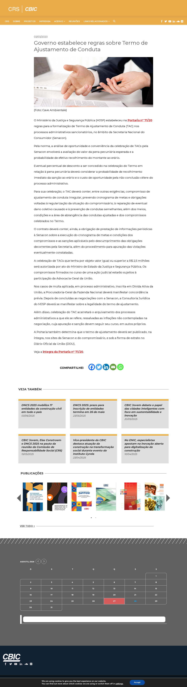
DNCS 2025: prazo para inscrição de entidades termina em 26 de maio (88, 409)
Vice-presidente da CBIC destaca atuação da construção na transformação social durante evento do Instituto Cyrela (93, 447)
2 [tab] (95, 517)
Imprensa (44, 21)
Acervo (58, 21)
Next (168, 498)
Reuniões (74, 21)
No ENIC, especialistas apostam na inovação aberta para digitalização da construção (143, 445)
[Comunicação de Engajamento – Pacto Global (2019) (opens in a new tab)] (106, 497)
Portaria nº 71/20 (140, 120)
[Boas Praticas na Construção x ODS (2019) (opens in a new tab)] (130, 496)
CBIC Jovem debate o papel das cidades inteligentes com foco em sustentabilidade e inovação (144, 410)
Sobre (16, 21)
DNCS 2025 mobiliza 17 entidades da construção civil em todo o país (41, 409)
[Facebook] (91, 367)
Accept (137, 682)
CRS (7, 21)
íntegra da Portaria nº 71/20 (63, 351)
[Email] (113, 367)
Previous (19, 498)
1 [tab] (91, 517)
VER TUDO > (27, 526)
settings (119, 683)
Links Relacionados (96, 21)
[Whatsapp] (120, 367)
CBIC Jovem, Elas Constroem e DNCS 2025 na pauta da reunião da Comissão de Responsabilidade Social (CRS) (41, 445)
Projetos (30, 21)
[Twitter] (99, 367)
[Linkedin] (106, 367)
